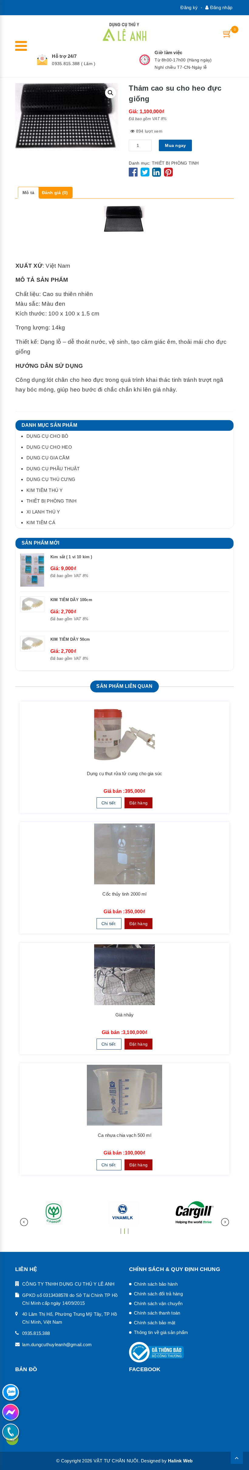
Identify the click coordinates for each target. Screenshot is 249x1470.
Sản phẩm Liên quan (124, 686)
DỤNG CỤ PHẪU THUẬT (53, 468)
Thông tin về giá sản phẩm (161, 1332)
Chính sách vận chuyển (158, 1303)
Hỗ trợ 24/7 (64, 56)
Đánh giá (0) (55, 192)
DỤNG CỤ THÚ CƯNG (50, 479)
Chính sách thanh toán (157, 1312)
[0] (227, 33)
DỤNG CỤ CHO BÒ (47, 436)
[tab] (28, 193)
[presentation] (24, 1222)
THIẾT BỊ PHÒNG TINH (175, 163)
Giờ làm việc (168, 52)
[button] (121, 1229)
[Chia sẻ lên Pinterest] (168, 174)
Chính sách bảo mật (155, 1322)
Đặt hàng (138, 802)
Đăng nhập (220, 7)
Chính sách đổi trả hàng (158, 1293)
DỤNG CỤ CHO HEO (49, 447)
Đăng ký (189, 7)
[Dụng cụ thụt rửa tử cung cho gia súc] (124, 733)
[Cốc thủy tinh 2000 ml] (124, 854)
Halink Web (180, 1460)
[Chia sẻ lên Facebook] (134, 174)
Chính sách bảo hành (156, 1284)
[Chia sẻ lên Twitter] (146, 174)
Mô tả (28, 192)
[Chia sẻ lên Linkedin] (156, 174)
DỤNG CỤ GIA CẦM (48, 457)
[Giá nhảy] (124, 974)
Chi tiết (109, 802)
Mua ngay (175, 145)
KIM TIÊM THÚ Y (44, 490)
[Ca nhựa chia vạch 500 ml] (124, 1095)
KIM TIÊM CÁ (40, 522)
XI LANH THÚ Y (43, 511)
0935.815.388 (36, 1333)
